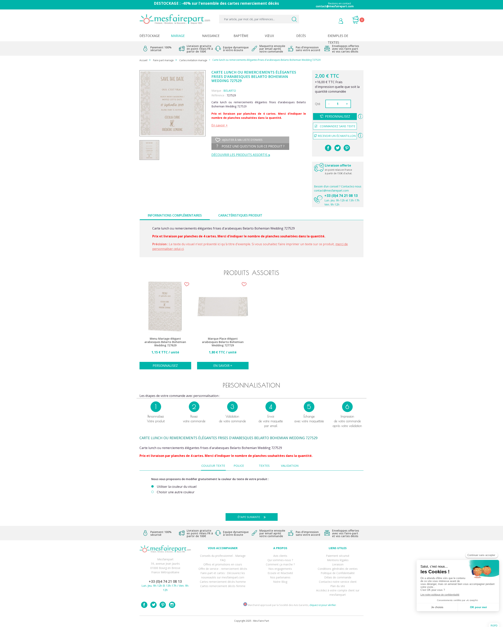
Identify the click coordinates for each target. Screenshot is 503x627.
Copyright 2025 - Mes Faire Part (251, 620)
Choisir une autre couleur (176, 492)
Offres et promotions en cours (222, 564)
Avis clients (280, 556)
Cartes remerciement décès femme (222, 586)
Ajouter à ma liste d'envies (242, 140)
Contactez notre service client (338, 582)
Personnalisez (337, 116)
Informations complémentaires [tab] (175, 215)
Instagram (172, 605)
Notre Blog (280, 582)
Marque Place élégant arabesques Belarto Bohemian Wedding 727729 (223, 342)
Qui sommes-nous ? (280, 560)
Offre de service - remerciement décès (222, 569)
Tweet (337, 148)
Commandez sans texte (337, 126)
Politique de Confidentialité (338, 573)
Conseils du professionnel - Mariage (223, 556)
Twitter (153, 605)
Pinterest (347, 148)
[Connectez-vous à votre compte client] (332, 21)
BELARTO (229, 90)
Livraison (337, 564)
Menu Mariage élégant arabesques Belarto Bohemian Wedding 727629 (165, 342)
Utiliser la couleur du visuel (176, 486)
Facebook (144, 605)
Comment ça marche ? (280, 564)
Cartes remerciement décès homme (223, 582)
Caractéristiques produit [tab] (240, 215)
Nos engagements (280, 569)
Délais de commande (337, 577)
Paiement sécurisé (337, 556)
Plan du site (337, 586)
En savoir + (219, 125)
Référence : (218, 95)
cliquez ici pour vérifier (322, 605)
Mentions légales (338, 560)
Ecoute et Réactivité (280, 573)
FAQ (223, 560)
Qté (317, 104)
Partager (328, 148)
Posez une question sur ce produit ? (253, 146)
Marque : (217, 90)
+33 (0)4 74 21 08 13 (341, 195)
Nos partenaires (280, 577)
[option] (165, 327)
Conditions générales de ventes (338, 569)
